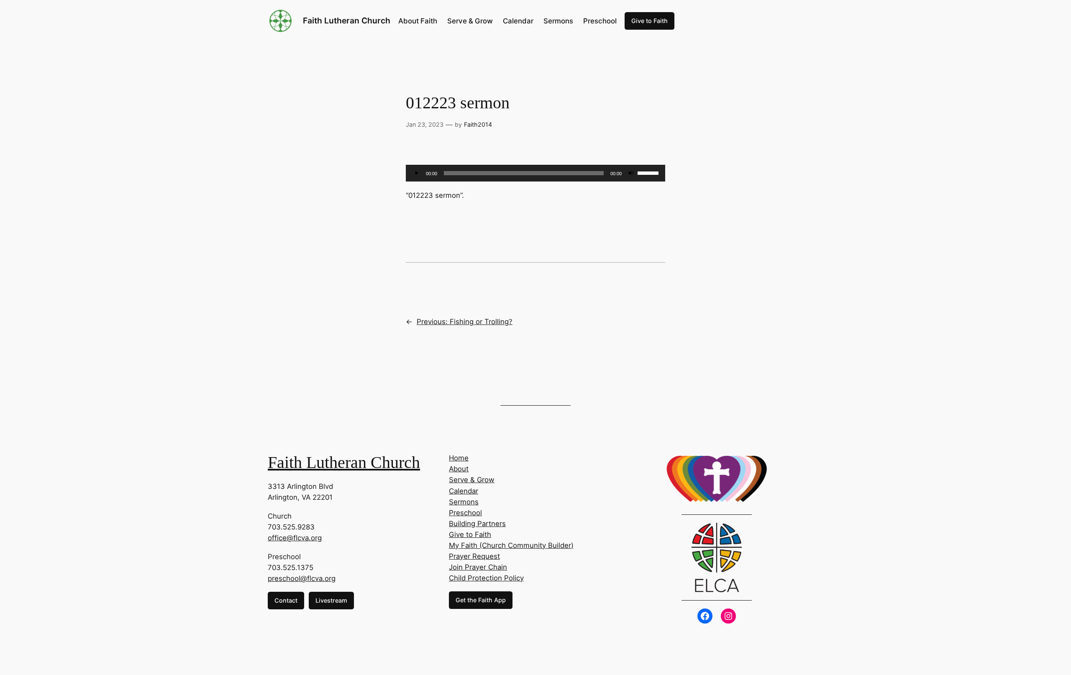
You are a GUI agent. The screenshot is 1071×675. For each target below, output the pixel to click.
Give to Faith (649, 20)
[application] (535, 173)
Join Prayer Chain (478, 567)
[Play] (417, 173)
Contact (285, 600)
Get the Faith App (481, 599)
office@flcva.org (295, 538)
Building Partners (477, 523)
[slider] (649, 172)
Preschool (465, 513)
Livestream (331, 600)
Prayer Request (474, 556)
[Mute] (631, 173)
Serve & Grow (472, 480)
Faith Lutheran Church (346, 20)
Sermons (464, 502)
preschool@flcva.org (302, 578)
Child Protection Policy (486, 578)
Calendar (463, 491)
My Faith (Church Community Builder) (511, 545)
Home (459, 458)
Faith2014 (478, 124)
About (459, 469)
